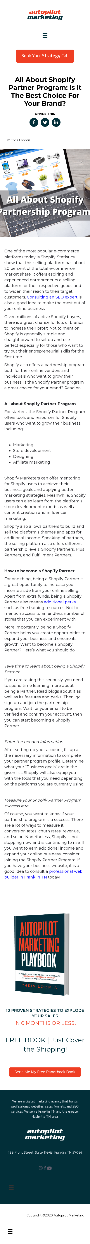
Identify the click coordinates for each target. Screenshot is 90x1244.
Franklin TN (46, 1111)
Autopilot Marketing (69, 1215)
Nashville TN (41, 1116)
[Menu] (45, 35)
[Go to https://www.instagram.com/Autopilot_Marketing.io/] (40, 1168)
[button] (45, 56)
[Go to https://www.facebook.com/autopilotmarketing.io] (45, 1168)
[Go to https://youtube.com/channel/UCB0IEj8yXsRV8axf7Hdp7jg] (49, 1168)
